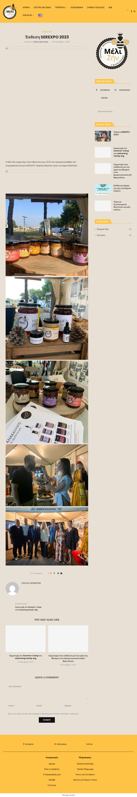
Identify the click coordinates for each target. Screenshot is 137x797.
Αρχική (52, 763)
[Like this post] (51, 573)
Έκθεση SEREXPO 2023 (122, 133)
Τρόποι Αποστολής (85, 763)
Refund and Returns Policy (85, 780)
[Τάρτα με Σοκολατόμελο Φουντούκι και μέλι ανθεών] (103, 206)
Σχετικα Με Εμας (42, 7)
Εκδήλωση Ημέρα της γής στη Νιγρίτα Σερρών (122, 188)
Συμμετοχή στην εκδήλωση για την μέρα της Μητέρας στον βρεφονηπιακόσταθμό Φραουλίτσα (68, 658)
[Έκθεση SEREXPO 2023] (103, 136)
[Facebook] (131, 11)
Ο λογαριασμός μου (52, 774)
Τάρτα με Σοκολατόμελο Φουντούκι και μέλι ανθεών (122, 206)
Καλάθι (52, 780)
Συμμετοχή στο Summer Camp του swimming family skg (25, 657)
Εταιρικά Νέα (114, 229)
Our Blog (27, 15)
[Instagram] (134, 11)
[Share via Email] (61, 573)
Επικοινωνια (77, 7)
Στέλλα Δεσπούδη (40, 42)
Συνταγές (114, 235)
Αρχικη (26, 7)
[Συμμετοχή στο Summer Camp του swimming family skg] (25, 638)
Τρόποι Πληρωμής (85, 769)
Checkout (52, 785)
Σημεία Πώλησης (96, 7)
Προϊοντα (60, 7)
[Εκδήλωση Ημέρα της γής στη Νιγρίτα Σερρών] (103, 189)
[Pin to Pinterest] (58, 573)
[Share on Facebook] (54, 573)
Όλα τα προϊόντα (51, 769)
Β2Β (110, 7)
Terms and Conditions (85, 774)
